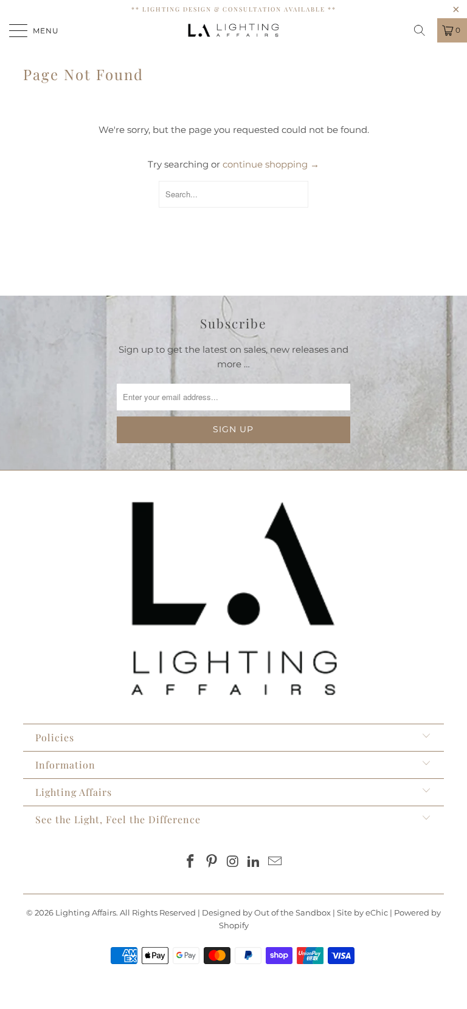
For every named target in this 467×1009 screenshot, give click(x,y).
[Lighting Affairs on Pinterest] (211, 862)
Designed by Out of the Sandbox (266, 912)
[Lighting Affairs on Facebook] (191, 862)
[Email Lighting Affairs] (275, 862)
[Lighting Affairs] (233, 30)
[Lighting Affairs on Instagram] (233, 862)
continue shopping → (271, 164)
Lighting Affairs (85, 912)
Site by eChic (362, 912)
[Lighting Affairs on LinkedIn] (254, 862)
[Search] (424, 30)
